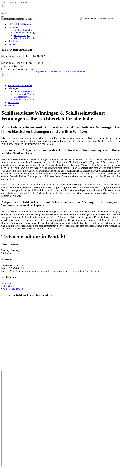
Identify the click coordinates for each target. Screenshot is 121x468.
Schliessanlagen (22, 35)
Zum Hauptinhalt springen (14, 2)
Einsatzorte (13, 41)
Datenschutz (55, 71)
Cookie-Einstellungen (75, 71)
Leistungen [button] (13, 88)
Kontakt (12, 44)
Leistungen (13, 27)
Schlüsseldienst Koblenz (20, 24)
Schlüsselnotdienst (23, 29)
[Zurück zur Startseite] (15, 10)
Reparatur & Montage (25, 32)
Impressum (40, 71)
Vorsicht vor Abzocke (24, 38)
